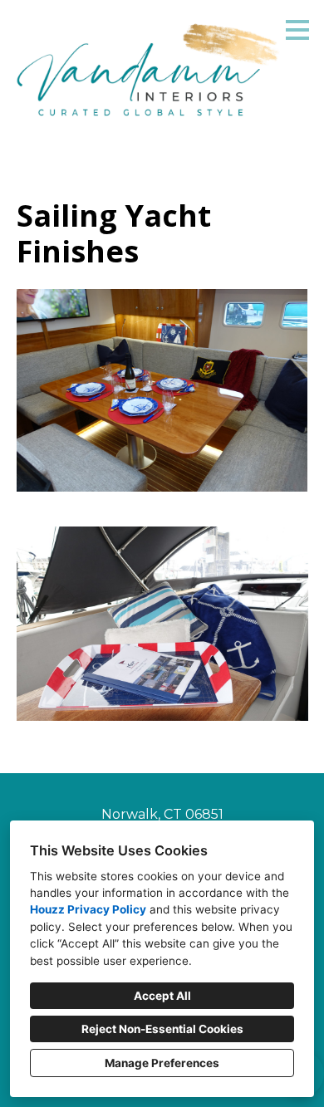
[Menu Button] (297, 30)
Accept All (162, 995)
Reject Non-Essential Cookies (162, 1029)
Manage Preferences (162, 1063)
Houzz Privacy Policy (88, 909)
